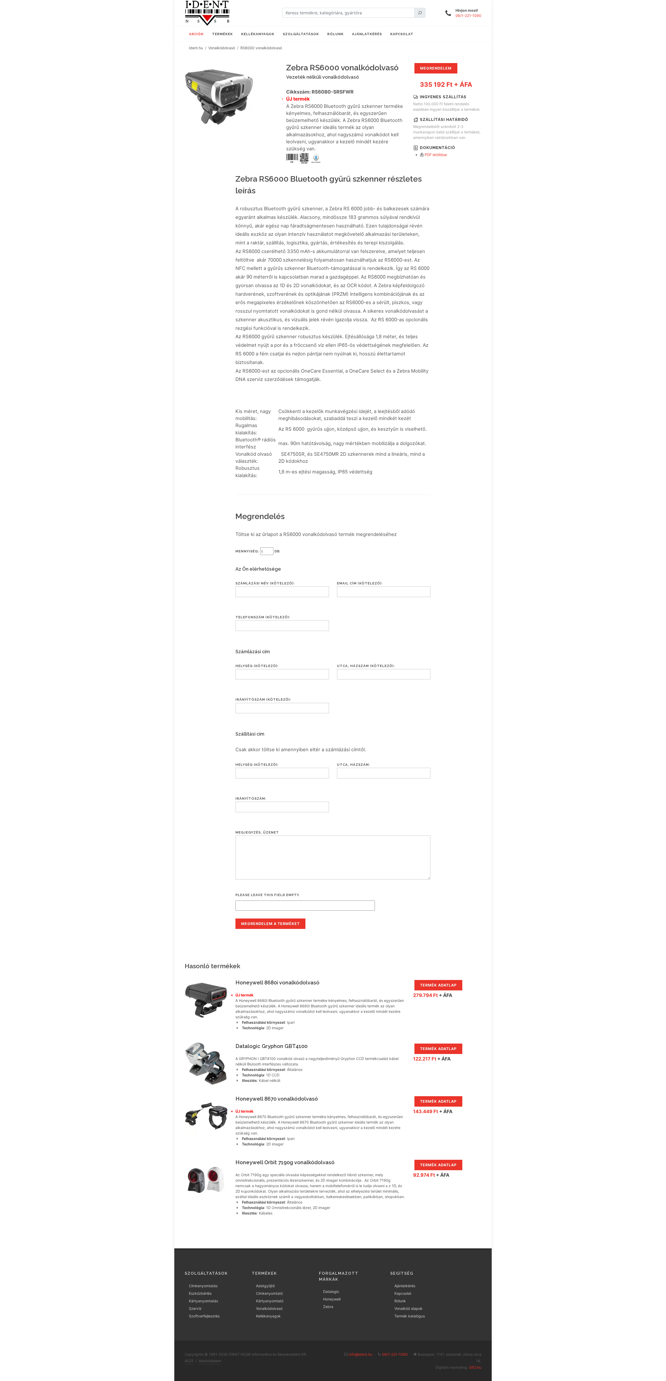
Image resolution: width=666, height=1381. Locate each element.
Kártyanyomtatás (203, 1301)
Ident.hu (196, 48)
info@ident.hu (360, 1354)
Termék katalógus (409, 1316)
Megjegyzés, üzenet (257, 832)
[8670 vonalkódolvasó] (206, 1116)
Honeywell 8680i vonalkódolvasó (277, 982)
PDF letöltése (436, 154)
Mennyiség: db (257, 551)
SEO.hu (475, 1367)
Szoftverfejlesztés (204, 1316)
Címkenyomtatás (203, 1286)
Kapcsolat (402, 1293)
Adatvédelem (210, 1361)
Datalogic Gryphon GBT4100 (271, 1046)
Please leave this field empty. (267, 895)
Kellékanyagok (268, 1316)
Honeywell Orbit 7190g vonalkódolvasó (285, 1162)
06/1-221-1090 (468, 15)
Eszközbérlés (200, 1293)
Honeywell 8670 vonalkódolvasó (276, 1099)
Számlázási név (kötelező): (265, 583)
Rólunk (400, 1301)
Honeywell (332, 1299)
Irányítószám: (250, 798)
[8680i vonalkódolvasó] (206, 999)
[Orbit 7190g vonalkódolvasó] (206, 1179)
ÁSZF (189, 1361)
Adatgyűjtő (265, 1286)
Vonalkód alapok (408, 1308)
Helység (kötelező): (257, 666)
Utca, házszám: (353, 765)
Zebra (328, 1306)
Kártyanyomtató (269, 1301)
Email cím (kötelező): (360, 583)
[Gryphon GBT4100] (206, 1063)
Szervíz (195, 1308)
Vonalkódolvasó (221, 48)
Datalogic (331, 1291)
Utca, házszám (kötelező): (366, 666)
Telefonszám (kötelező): (262, 617)
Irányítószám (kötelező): (263, 699)
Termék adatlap (438, 985)
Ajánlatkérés (404, 1286)
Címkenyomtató (269, 1293)
